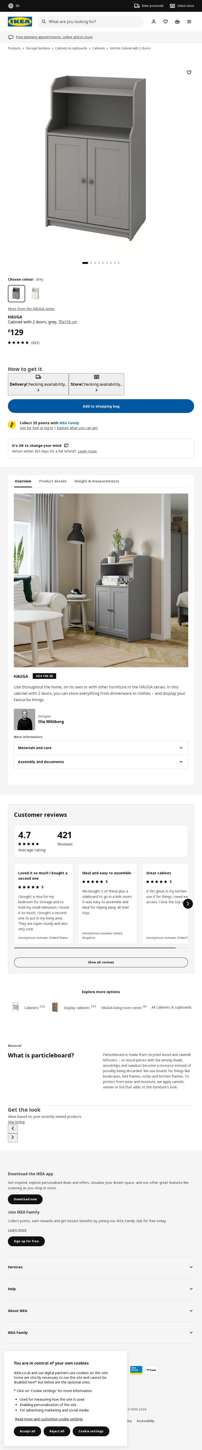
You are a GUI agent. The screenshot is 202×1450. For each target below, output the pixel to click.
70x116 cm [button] (67, 321)
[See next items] (188, 904)
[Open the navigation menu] (189, 22)
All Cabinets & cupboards (172, 1007)
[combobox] (89, 21)
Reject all (57, 1431)
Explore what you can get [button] (77, 427)
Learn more (17, 1230)
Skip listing (16, 1122)
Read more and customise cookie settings (49, 1419)
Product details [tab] (53, 481)
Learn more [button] (87, 451)
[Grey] (16, 293)
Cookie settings (91, 1431)
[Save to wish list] (189, 72)
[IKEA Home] (20, 22)
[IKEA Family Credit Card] (136, 1370)
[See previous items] (13, 1129)
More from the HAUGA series (31, 308)
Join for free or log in (36, 427)
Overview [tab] (23, 481)
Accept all (27, 1431)
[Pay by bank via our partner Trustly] (151, 1370)
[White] (35, 293)
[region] (101, 159)
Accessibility (145, 1421)
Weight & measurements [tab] (96, 481)
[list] (101, 903)
